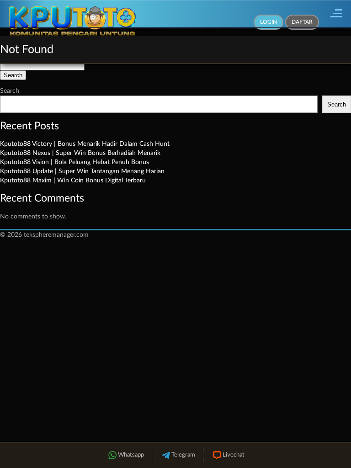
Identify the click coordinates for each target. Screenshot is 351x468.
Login (268, 22)
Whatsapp (131, 455)
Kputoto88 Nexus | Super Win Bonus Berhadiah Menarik (80, 153)
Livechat (234, 455)
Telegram (183, 455)
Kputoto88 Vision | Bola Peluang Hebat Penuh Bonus (74, 162)
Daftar (302, 22)
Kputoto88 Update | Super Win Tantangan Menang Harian (82, 171)
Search (9, 91)
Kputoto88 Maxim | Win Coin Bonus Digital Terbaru (73, 180)
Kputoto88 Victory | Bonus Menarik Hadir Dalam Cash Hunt (85, 144)
